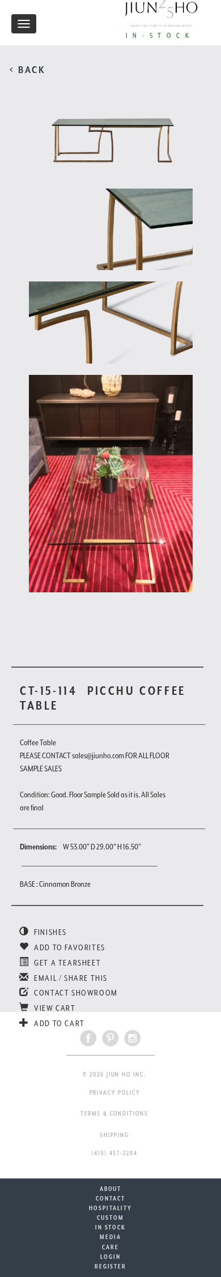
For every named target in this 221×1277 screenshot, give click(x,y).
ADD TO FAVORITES (68, 947)
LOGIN (110, 1256)
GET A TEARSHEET (66, 962)
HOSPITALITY (110, 1208)
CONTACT (110, 1198)
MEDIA (110, 1236)
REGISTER (110, 1266)
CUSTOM (110, 1217)
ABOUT (111, 1188)
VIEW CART (54, 1008)
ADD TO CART (58, 1023)
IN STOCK (110, 1227)
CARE (110, 1247)
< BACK (27, 69)
